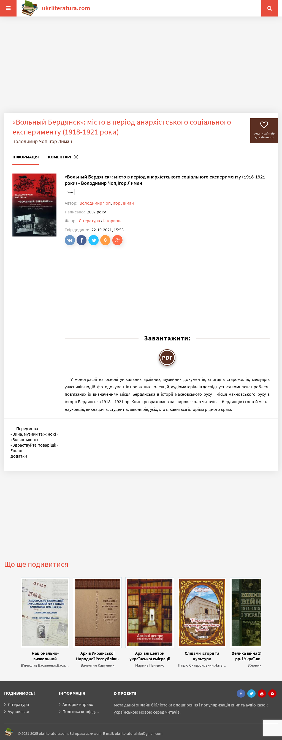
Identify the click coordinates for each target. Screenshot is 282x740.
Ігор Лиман (123, 203)
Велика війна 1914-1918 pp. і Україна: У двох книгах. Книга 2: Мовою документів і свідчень (254, 655)
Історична (113, 220)
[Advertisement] (141, 68)
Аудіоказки (18, 711)
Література (89, 220)
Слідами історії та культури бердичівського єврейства (202, 655)
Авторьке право (78, 704)
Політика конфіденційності (89, 711)
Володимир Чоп (95, 203)
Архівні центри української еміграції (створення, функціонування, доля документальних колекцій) (150, 655)
